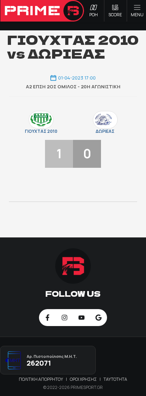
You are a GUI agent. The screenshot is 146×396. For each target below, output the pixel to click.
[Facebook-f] (47, 317)
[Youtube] (81, 317)
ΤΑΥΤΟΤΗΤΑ (115, 379)
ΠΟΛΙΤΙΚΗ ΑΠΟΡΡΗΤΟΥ (41, 379)
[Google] (98, 317)
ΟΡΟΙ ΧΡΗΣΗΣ (83, 379)
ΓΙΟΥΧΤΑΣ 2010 (41, 131)
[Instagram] (64, 317)
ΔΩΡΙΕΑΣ (105, 131)
